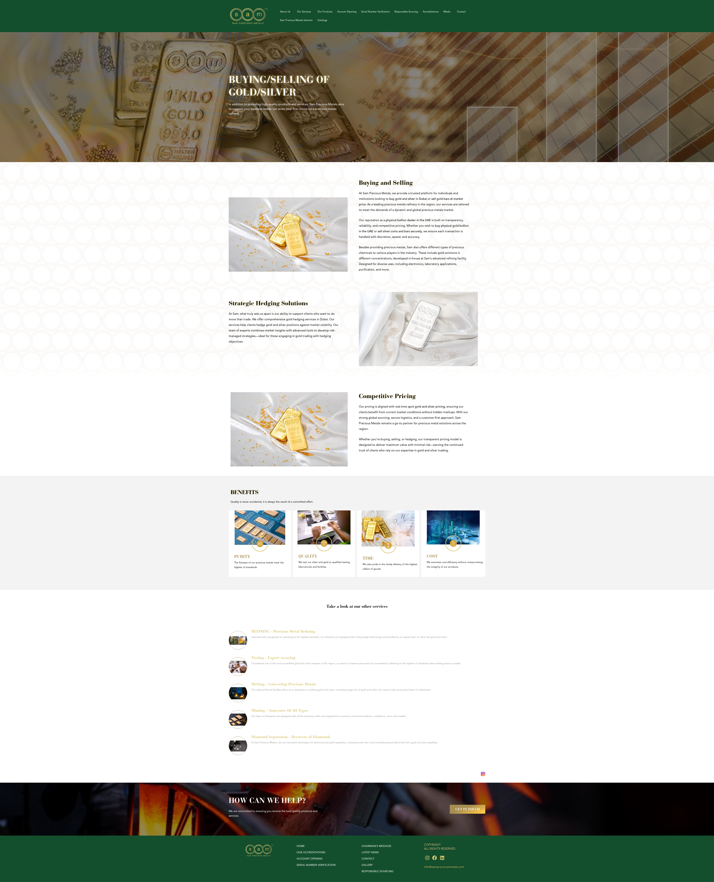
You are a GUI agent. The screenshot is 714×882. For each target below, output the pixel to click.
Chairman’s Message (376, 846)
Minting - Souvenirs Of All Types (279, 710)
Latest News (370, 852)
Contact (461, 12)
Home (301, 846)
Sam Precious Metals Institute (296, 20)
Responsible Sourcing (406, 12)
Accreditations (431, 12)
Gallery (367, 865)
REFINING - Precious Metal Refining (283, 631)
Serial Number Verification (375, 12)
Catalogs (322, 20)
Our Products (325, 12)
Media (446, 12)
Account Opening (346, 12)
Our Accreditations (311, 852)
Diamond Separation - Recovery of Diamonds (291, 737)
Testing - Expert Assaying (273, 657)
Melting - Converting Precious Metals (283, 684)
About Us (285, 12)
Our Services (304, 12)
